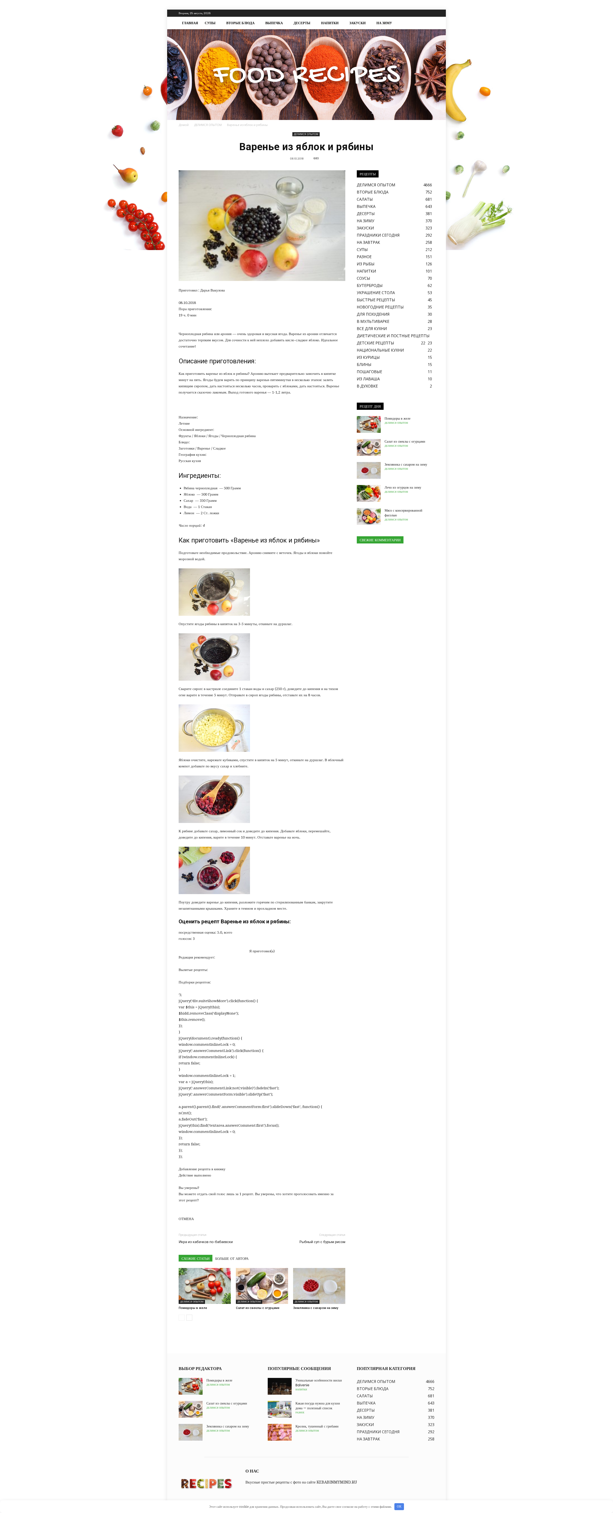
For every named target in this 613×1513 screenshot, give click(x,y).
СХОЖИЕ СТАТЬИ (196, 1258)
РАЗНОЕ (364, 256)
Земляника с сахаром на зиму (315, 1308)
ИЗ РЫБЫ (366, 264)
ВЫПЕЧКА (274, 23)
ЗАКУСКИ (357, 23)
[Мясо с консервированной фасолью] (369, 516)
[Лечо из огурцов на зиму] (369, 493)
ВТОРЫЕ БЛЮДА (240, 23)
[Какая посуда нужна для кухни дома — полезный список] (280, 1409)
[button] (428, 23)
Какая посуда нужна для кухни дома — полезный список (317, 1405)
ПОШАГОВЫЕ (369, 371)
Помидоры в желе (193, 1308)
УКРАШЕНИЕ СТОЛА (376, 292)
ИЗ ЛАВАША (368, 379)
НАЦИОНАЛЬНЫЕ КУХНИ (380, 350)
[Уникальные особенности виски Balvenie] (280, 1386)
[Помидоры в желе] (205, 1286)
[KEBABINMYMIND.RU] (306, 74)
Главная (190, 23)
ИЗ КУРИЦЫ (368, 357)
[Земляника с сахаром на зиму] (319, 1286)
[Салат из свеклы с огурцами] (262, 1286)
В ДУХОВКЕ (367, 386)
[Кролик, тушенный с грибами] (280, 1432)
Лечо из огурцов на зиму (403, 487)
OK (399, 1506)
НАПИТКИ (330, 23)
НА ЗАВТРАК (368, 242)
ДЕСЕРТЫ (302, 23)
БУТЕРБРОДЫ (370, 285)
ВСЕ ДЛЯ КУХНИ (372, 328)
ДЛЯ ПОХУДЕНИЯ (373, 314)
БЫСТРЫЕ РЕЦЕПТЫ (376, 300)
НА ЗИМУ (384, 23)
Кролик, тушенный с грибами (317, 1426)
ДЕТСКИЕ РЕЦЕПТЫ (375, 343)
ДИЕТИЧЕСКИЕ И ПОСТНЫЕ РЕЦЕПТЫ (393, 335)
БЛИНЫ (364, 364)
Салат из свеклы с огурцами (257, 1308)
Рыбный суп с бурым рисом (322, 1242)
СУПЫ (210, 23)
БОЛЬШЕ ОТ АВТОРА (232, 1258)
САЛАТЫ (365, 199)
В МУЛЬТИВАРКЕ (373, 321)
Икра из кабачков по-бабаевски (206, 1242)
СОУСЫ (363, 278)
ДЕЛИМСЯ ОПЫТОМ (306, 134)
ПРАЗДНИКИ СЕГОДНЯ (378, 235)
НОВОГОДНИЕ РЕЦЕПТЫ (380, 307)
